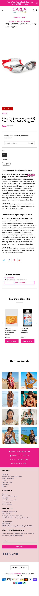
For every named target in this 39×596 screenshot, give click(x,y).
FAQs (4, 480)
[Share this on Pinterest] (14, 260)
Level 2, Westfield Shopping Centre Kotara (16, 518)
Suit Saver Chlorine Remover (24, 330)
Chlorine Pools (7, 504)
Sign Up (19, 547)
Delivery (5, 494)
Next (23, 17)
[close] (37, 3)
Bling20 (5, 113)
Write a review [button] (19, 283)
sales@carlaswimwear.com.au (12, 516)
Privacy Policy (6, 502)
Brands (4, 486)
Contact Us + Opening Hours (12, 476)
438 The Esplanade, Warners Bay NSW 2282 (17, 526)
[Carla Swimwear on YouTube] (16, 555)
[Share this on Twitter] (4, 260)
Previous (17, 17)
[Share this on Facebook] (9, 260)
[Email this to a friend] (19, 260)
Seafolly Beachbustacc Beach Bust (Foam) (10, 332)
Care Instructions (8, 478)
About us (5, 474)
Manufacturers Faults (9, 500)
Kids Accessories (23, 21)
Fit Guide (5, 498)
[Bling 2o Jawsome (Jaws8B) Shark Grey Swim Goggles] (19, 67)
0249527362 (6, 514)
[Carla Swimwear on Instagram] (6, 555)
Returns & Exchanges (9, 496)
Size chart (31, 174)
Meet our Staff (7, 482)
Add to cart (11, 341)
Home (11, 21)
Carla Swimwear (15, 573)
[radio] (4, 155)
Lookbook (5, 484)
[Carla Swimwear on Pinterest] (10, 555)
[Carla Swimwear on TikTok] (13, 555)
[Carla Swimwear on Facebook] (3, 555)
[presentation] (2, 323)
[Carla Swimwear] (19, 10)
